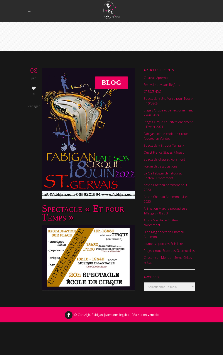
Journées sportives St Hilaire (163, 244)
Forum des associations (160, 166)
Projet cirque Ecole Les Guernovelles (169, 251)
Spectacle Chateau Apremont (164, 159)
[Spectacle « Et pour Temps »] (88, 133)
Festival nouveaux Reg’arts (162, 85)
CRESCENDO (152, 92)
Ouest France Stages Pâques (164, 152)
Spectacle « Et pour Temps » (164, 145)
